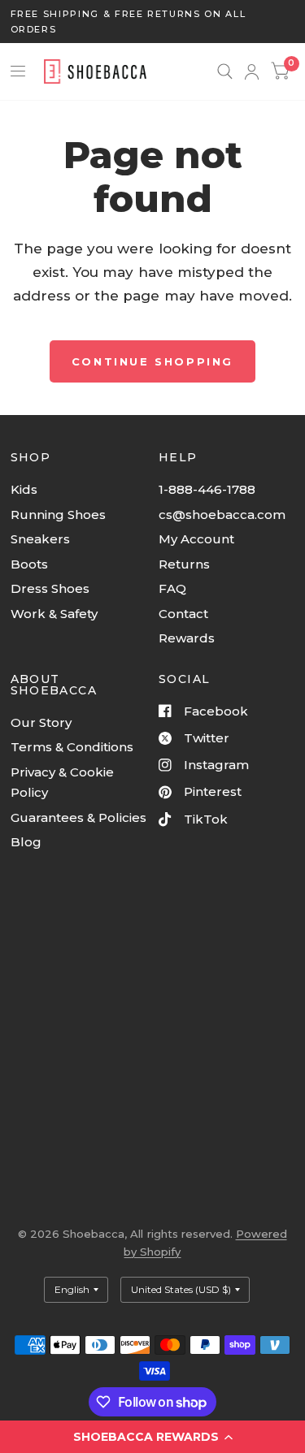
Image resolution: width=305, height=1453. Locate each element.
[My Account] (251, 71)
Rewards (187, 638)
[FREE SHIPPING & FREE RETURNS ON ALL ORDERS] (153, 21)
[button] (152, 1437)
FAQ (172, 588)
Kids (24, 489)
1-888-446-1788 (207, 489)
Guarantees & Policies (78, 817)
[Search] (224, 71)
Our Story (41, 722)
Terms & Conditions (72, 747)
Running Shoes (58, 514)
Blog (26, 842)
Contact (183, 613)
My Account (196, 539)
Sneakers (40, 539)
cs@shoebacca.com (222, 514)
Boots (29, 564)
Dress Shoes (50, 588)
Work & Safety (54, 613)
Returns (184, 564)
